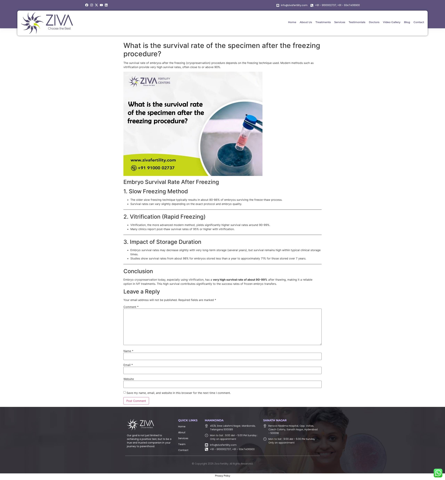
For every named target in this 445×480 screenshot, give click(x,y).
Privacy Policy (222, 475)
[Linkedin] (106, 5)
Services (183, 438)
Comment (131, 306)
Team (181, 444)
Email (128, 364)
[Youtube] (101, 5)
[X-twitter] (96, 5)
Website (128, 379)
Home (181, 426)
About (181, 432)
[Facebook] (86, 5)
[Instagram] (91, 5)
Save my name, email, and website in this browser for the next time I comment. (179, 392)
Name (128, 351)
